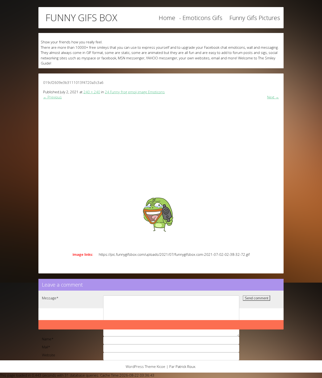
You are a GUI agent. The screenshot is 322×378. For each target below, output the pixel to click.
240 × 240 (91, 91)
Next (273, 97)
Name (48, 339)
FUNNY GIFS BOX (81, 18)
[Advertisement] (161, 138)
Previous (52, 97)
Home (167, 18)
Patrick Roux (185, 366)
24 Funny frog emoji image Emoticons (135, 91)
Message (50, 298)
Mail (46, 347)
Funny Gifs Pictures (254, 18)
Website (48, 355)
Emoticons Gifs (202, 18)
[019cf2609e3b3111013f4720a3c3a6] (161, 210)
